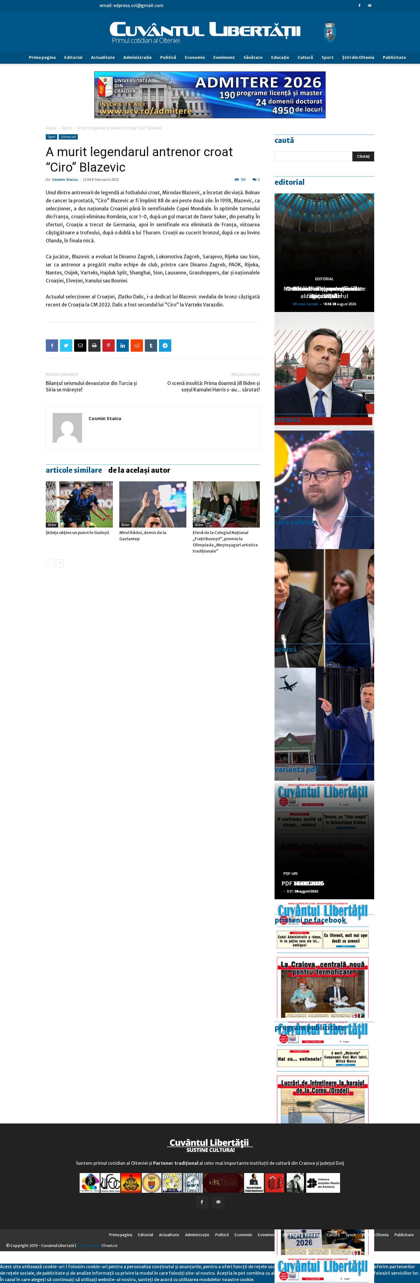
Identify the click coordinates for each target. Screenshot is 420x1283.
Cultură (305, 57)
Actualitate (103, 57)
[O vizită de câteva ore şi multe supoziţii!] (324, 727)
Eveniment (224, 57)
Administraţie (137, 57)
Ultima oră (68, 137)
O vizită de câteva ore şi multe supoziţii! (324, 292)
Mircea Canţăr (306, 304)
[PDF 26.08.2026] (324, 958)
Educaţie (280, 57)
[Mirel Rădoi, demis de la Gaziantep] (152, 504)
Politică (168, 57)
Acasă (51, 128)
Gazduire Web (89, 1245)
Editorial (73, 57)
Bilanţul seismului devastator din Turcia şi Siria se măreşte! (91, 386)
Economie (195, 57)
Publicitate (394, 57)
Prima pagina (42, 57)
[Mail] (369, 5)
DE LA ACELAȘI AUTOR (139, 470)
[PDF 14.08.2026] (324, 1077)
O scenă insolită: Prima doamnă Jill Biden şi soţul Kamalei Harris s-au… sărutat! (213, 386)
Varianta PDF (296, 769)
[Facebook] (359, 5)
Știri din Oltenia (358, 57)
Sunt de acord (269, 1279)
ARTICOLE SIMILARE (74, 470)
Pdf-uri (290, 874)
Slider (52, 525)
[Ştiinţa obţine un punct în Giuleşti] (79, 504)
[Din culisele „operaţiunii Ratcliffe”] (324, 371)
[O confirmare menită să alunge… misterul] (324, 608)
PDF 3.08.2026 (301, 883)
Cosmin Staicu (65, 179)
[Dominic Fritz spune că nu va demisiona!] (324, 490)
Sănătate (253, 57)
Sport (328, 57)
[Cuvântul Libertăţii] (210, 31)
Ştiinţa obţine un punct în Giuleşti (77, 532)
